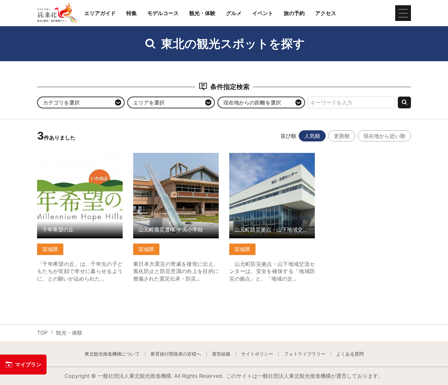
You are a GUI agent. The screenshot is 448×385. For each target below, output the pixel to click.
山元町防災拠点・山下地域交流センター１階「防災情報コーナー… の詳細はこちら (272, 162)
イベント (262, 13)
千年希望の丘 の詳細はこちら (72, 156)
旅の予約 (294, 13)
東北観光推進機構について (112, 354)
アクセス (325, 13)
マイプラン (28, 364)
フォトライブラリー (304, 354)
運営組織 (221, 354)
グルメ (234, 13)
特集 (131, 13)
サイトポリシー (257, 354)
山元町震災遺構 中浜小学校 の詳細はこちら (176, 159)
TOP (42, 332)
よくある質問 (350, 354)
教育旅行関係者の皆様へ (176, 354)
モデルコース (163, 13)
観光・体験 (202, 13)
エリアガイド (100, 13)
